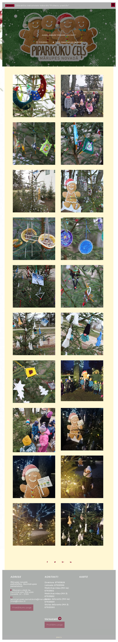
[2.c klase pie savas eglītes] (82, 96)
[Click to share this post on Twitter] (55, 562)
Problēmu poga (55, 625)
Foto (57, 42)
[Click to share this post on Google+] (63, 562)
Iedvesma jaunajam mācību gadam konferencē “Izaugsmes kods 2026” (50, 5)
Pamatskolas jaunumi (71, 42)
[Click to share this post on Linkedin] (71, 562)
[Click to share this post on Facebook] (47, 562)
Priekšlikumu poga (21, 607)
